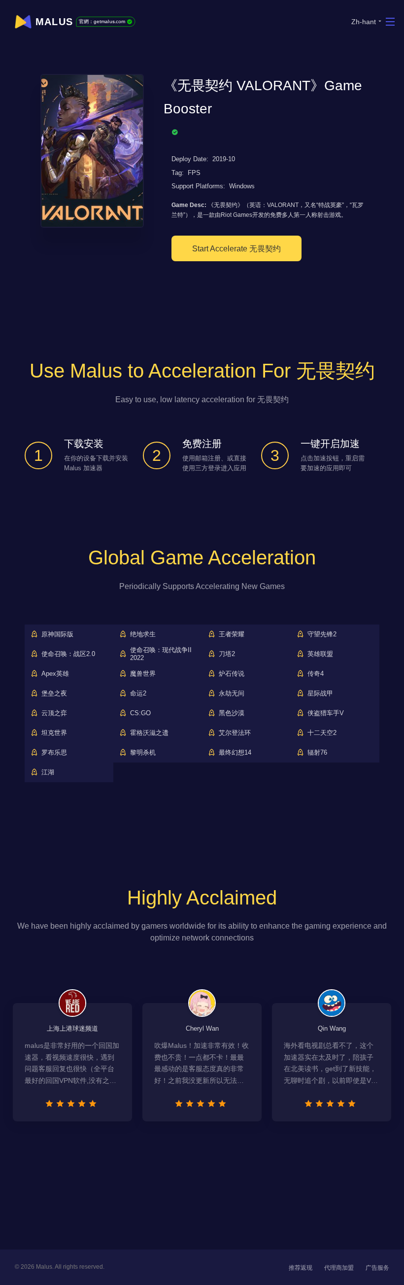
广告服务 (377, 1267)
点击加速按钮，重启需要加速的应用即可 (333, 463)
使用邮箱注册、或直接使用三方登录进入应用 (214, 463)
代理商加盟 (339, 1267)
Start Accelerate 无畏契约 (236, 248)
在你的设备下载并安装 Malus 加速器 (96, 463)
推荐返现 (300, 1267)
